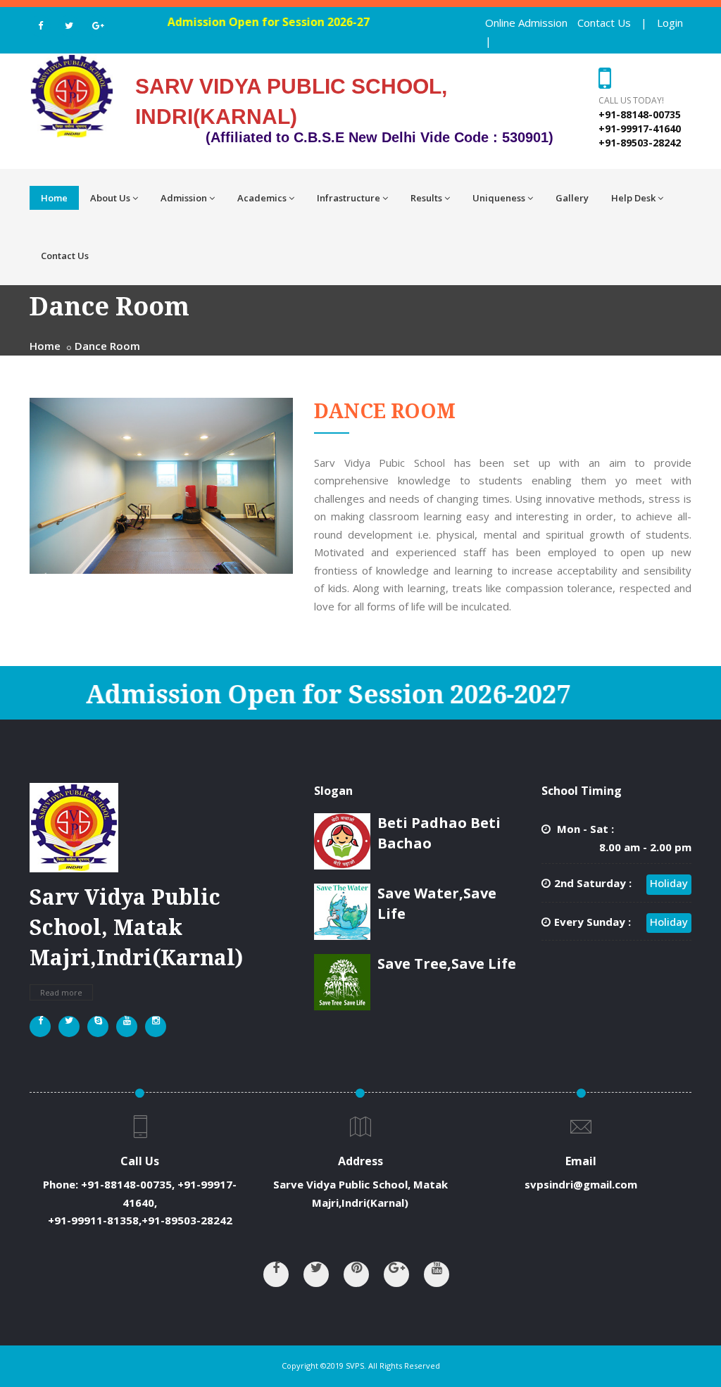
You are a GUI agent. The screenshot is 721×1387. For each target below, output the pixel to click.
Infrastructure (348, 198)
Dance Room (107, 346)
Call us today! (631, 100)
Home (54, 198)
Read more (61, 992)
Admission (184, 198)
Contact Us (604, 22)
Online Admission (526, 22)
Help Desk (633, 198)
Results (426, 198)
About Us (110, 198)
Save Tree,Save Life (446, 963)
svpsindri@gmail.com (581, 1184)
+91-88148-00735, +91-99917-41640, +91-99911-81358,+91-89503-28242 (142, 1202)
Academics (262, 198)
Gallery (572, 198)
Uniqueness (498, 198)
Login (670, 22)
